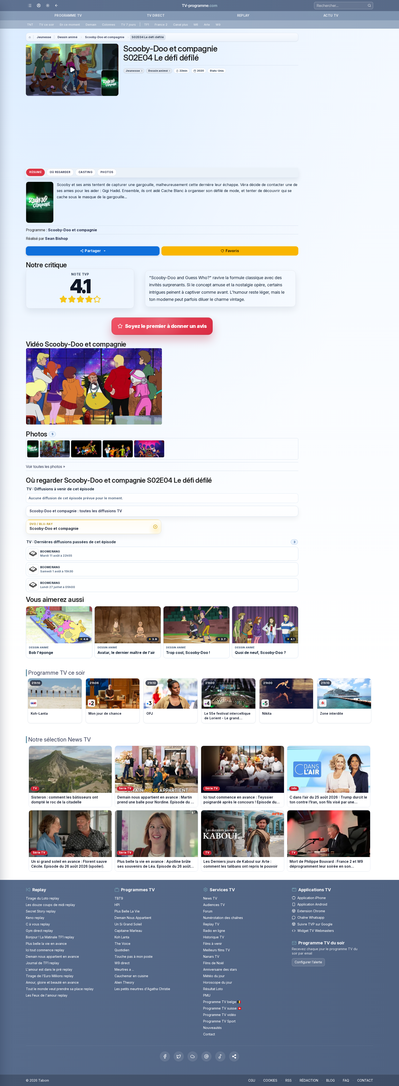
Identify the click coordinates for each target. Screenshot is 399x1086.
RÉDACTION (309, 1080)
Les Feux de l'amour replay (46, 995)
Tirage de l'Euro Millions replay (49, 976)
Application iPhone (311, 898)
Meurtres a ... (124, 969)
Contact (209, 1034)
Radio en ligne (214, 931)
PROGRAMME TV (68, 15)
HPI (117, 905)
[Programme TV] (30, 37)
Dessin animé (67, 37)
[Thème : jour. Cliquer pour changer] (47, 5)
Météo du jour (214, 976)
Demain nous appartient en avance (52, 956)
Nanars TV (211, 956)
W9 (218, 24)
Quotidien (122, 950)
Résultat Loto (213, 989)
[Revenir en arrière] (56, 5)
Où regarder (60, 172)
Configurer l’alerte (308, 962)
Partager (93, 251)
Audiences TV (214, 905)
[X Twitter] (179, 1056)
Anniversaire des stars (220, 969)
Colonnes (108, 24)
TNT (30, 24)
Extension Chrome (311, 911)
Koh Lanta (122, 937)
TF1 (146, 24)
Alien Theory (124, 982)
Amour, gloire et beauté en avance (52, 982)
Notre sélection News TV (59, 739)
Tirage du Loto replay (42, 898)
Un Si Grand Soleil (128, 924)
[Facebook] (165, 1056)
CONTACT (365, 1080)
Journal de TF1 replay (42, 963)
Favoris (232, 251)
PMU (206, 995)
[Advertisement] (162, 131)
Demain (91, 24)
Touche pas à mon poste (134, 956)
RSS (288, 1080)
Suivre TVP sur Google (314, 924)
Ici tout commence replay (45, 950)
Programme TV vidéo (219, 1015)
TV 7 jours (128, 24)
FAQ (346, 1080)
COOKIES (270, 1080)
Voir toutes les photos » (45, 466)
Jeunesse (44, 37)
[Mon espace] (38, 5)
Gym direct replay (39, 931)
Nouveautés (212, 1028)
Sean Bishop (56, 238)
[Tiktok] (220, 1056)
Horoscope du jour (217, 982)
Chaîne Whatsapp (310, 917)
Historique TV (213, 937)
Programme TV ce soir (56, 672)
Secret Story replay (41, 911)
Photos (106, 172)
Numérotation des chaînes (223, 918)
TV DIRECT (156, 15)
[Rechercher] (369, 5)
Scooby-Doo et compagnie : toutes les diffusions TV (76, 511)
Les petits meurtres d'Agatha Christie (142, 989)
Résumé (35, 172)
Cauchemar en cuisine (131, 976)
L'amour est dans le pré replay (49, 969)
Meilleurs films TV (216, 950)
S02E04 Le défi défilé (148, 37)
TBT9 (119, 898)
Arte (207, 24)
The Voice (122, 944)
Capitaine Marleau (128, 931)
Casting (85, 172)
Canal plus (180, 24)
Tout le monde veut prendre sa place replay (60, 989)
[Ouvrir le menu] (29, 5)
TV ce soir (46, 24)
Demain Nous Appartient (133, 918)
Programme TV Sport (219, 1021)
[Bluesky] (192, 1056)
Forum (207, 911)
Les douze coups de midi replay (50, 905)
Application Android (312, 904)
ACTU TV (330, 15)
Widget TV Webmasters (315, 931)
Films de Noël (213, 963)
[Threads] (206, 1056)
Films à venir (212, 944)
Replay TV (211, 924)
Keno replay (35, 918)
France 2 (161, 24)
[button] (234, 1056)
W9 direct (122, 963)
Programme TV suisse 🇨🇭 (222, 1008)
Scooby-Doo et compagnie (104, 37)
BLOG (330, 1080)
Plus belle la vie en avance (46, 944)
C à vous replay (38, 924)
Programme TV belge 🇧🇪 (222, 1002)
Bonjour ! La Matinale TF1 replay (50, 937)
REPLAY (243, 15)
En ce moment (70, 24)
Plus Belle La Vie (127, 911)
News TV (210, 898)
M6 (196, 24)
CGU (251, 1080)
